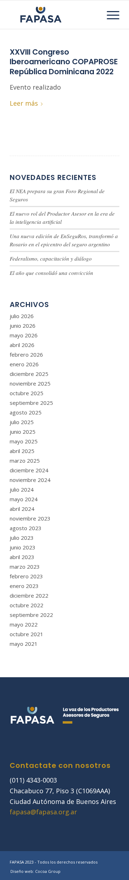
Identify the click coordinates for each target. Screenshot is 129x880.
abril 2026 (22, 344)
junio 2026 (22, 325)
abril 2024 (22, 508)
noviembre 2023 (30, 518)
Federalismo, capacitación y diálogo (51, 258)
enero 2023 (24, 585)
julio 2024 (22, 489)
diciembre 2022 (29, 595)
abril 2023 (22, 556)
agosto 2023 (26, 528)
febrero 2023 (26, 576)
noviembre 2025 (30, 383)
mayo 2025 (24, 441)
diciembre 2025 (29, 373)
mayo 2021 (24, 643)
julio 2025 (22, 422)
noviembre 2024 (30, 479)
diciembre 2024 (29, 470)
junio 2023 (22, 547)
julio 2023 (22, 537)
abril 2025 (22, 450)
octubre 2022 (26, 605)
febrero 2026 (26, 354)
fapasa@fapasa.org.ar (43, 812)
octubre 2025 (26, 393)
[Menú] (109, 14)
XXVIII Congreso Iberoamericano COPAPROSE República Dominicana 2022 (64, 62)
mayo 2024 (24, 499)
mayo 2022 (24, 624)
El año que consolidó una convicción (51, 272)
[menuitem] (109, 14)
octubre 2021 (26, 634)
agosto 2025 (26, 412)
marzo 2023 (25, 566)
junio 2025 (22, 431)
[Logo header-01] (53, 14)
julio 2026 (22, 316)
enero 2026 (24, 364)
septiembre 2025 (31, 402)
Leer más (24, 103)
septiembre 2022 (31, 614)
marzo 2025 (25, 460)
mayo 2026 (24, 335)
